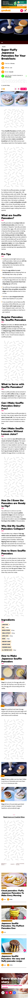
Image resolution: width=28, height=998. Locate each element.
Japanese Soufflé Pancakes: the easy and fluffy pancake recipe (13, 958)
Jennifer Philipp (6, 85)
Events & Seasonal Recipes (20, 864)
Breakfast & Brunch (3, 864)
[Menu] (21, 10)
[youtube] (10, 992)
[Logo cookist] (6, 10)
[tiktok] (2, 992)
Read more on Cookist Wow (14, 817)
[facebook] (14, 992)
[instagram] (6, 992)
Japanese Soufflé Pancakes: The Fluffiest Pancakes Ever (12, 925)
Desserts (12, 864)
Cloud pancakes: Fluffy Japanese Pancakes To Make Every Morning (12, 893)
